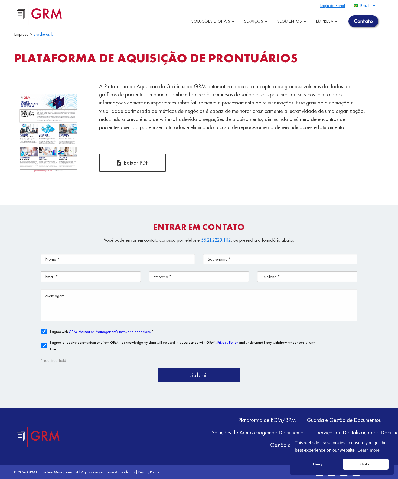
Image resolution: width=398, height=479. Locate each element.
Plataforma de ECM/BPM (267, 420)
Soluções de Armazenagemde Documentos (258, 432)
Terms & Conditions (120, 472)
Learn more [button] (369, 450)
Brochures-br (44, 34)
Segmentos (289, 21)
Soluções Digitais (210, 21)
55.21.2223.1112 (216, 240)
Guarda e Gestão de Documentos (344, 420)
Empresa (324, 21)
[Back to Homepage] (38, 437)
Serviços (253, 21)
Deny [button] (317, 464)
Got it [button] (365, 464)
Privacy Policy (148, 472)
